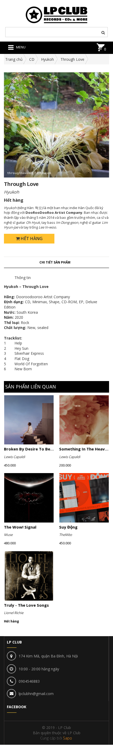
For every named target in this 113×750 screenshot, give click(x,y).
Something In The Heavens (85, 449)
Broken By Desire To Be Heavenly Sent (42, 449)
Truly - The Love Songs (26, 605)
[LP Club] (57, 14)
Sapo (67, 738)
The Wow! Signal (20, 527)
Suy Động (68, 527)
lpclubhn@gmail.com (36, 693)
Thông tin (22, 277)
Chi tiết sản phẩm (54, 262)
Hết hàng (31, 238)
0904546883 (29, 681)
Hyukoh (47, 59)
